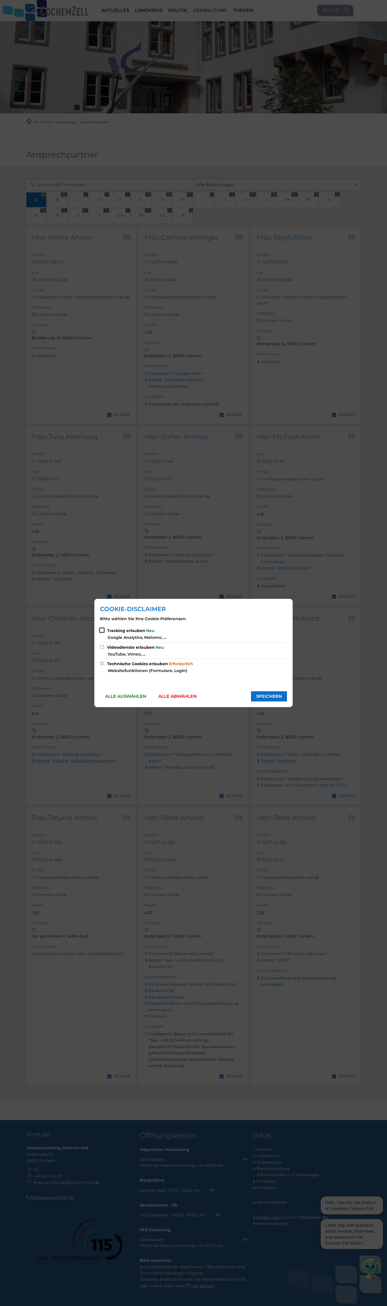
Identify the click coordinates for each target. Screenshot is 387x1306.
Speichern (269, 696)
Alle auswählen (125, 696)
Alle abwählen (177, 696)
